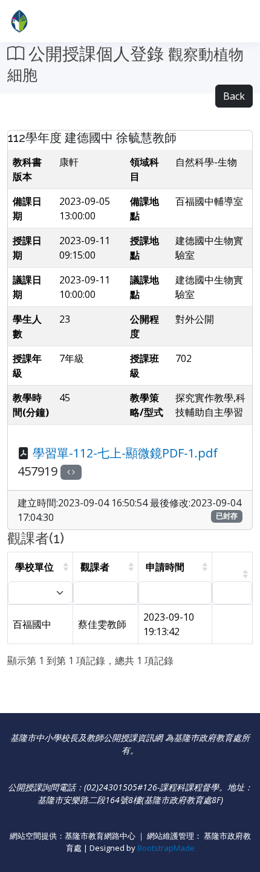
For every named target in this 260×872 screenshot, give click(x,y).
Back (234, 96)
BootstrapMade (166, 847)
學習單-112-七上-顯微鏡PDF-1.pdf (125, 453)
